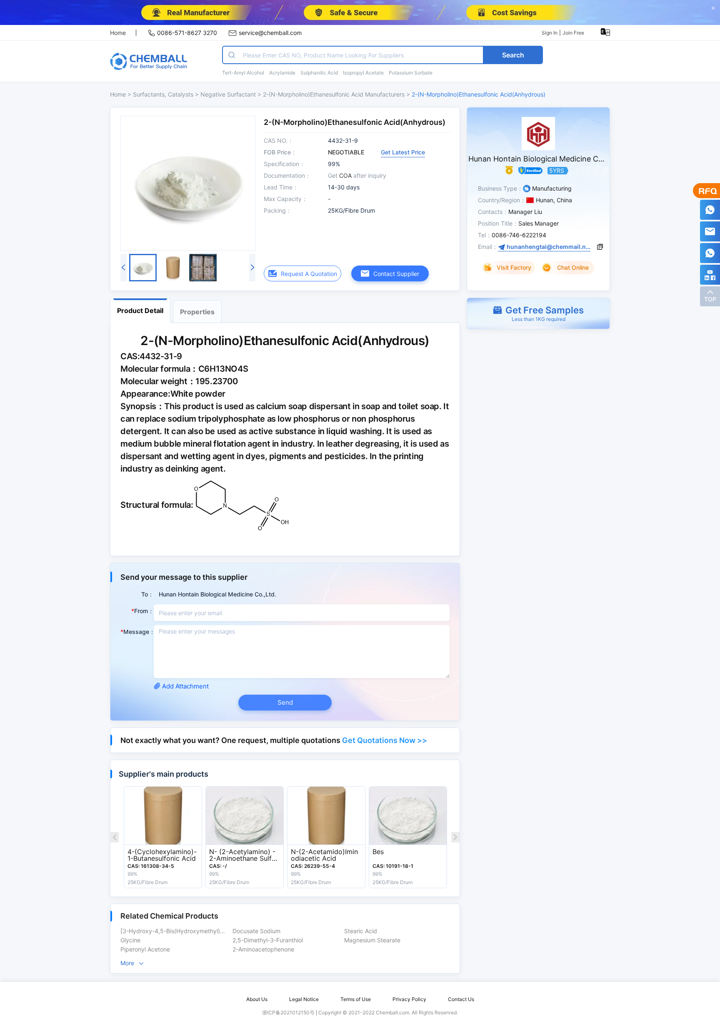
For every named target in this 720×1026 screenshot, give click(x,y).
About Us (257, 999)
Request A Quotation (309, 273)
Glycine (130, 940)
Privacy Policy (409, 999)
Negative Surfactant (229, 94)
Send (285, 702)
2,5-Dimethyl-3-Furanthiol (267, 940)
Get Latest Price (403, 152)
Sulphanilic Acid (319, 73)
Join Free (573, 33)
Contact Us (461, 999)
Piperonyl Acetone (145, 949)
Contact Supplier (396, 273)
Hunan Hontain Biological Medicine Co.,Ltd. (544, 158)
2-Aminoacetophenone (263, 949)
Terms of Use (355, 999)
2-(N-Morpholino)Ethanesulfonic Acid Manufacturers (334, 94)
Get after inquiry (357, 175)
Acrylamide (282, 73)
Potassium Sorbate (410, 73)
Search (513, 55)
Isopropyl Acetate (363, 73)
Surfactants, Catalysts (163, 94)
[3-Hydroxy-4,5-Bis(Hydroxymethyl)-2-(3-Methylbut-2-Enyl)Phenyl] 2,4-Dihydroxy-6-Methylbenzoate (174, 931)
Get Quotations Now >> (384, 740)
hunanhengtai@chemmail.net (547, 246)
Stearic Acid (360, 931)
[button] (538, 313)
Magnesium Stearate (372, 940)
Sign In (550, 33)
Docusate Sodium (256, 931)
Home (118, 32)
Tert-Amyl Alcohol (243, 73)
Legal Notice (304, 999)
